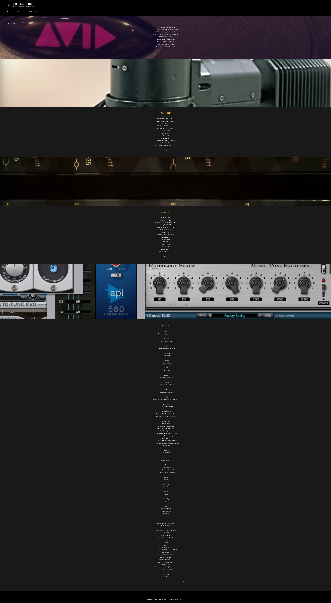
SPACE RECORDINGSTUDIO (22, 4)
